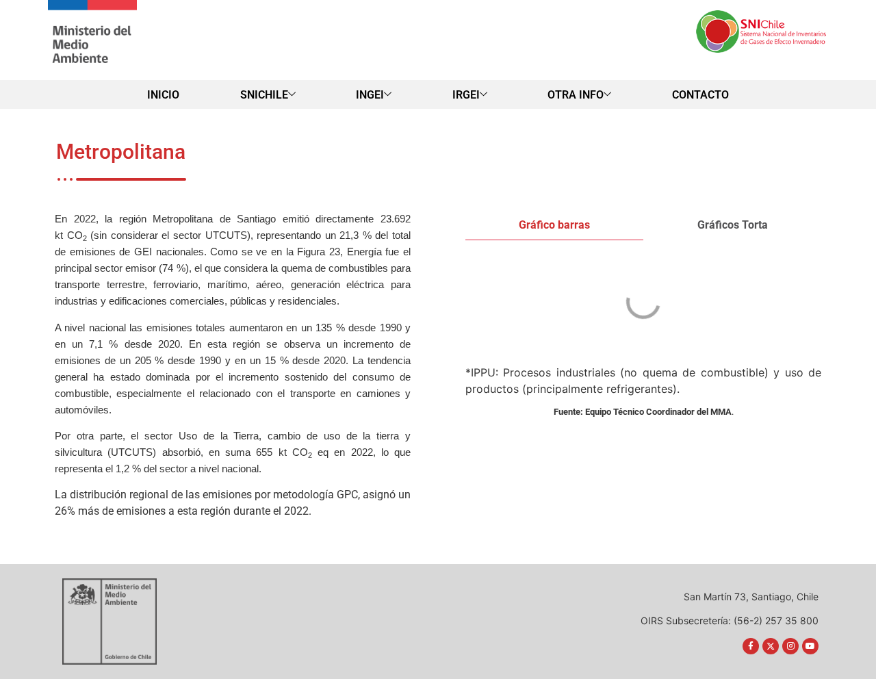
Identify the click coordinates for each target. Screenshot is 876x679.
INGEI (370, 94)
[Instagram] (790, 646)
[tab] (554, 225)
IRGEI (466, 94)
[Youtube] (810, 646)
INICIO (163, 94)
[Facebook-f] (751, 646)
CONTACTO (700, 94)
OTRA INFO (576, 94)
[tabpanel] (643, 304)
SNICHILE (264, 94)
